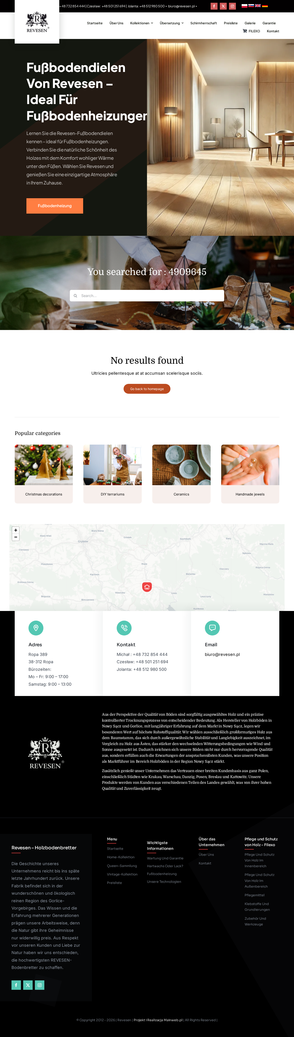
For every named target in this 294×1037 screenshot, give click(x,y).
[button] (147, 587)
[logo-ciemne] (37, 10)
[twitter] (223, 6)
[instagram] (232, 6)
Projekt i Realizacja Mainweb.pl (158, 1020)
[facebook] (214, 6)
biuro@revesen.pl (181, 6)
